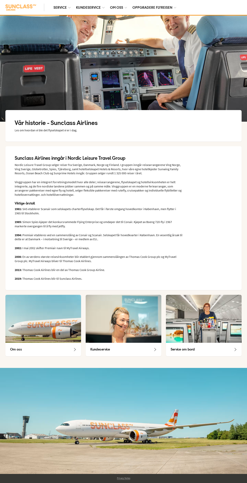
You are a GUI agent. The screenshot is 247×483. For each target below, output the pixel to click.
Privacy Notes (123, 478)
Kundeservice (88, 7)
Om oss (116, 7)
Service (60, 7)
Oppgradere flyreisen (152, 7)
